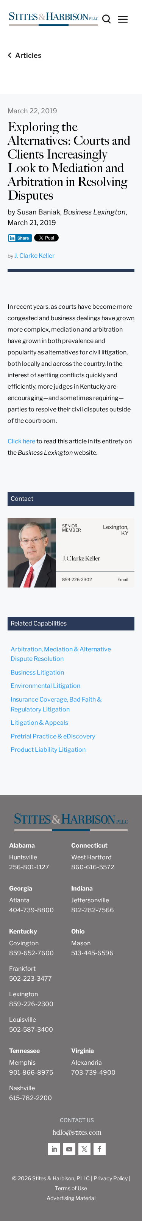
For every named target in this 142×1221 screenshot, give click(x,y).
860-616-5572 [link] (92, 867)
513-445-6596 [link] (92, 953)
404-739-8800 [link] (31, 910)
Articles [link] (28, 55)
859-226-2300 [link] (31, 1004)
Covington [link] (24, 943)
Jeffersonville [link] (90, 900)
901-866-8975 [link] (31, 1072)
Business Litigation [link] (37, 672)
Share (23, 238)
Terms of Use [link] (71, 1188)
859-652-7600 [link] (31, 953)
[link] (53, 19)
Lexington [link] (23, 994)
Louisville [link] (22, 1019)
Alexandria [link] (86, 1062)
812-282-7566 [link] (92, 910)
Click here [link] (21, 441)
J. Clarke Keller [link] (34, 255)
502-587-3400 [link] (31, 1029)
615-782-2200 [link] (30, 1098)
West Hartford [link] (91, 857)
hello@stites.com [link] (76, 1132)
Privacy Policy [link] (111, 1178)
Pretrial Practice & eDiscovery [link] (53, 736)
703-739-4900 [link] (93, 1072)
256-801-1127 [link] (29, 867)
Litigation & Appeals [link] (39, 722)
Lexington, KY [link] (115, 530)
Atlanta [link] (19, 900)
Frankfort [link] (22, 968)
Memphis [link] (22, 1062)
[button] (123, 19)
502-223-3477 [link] (30, 978)
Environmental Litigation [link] (45, 685)
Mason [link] (81, 943)
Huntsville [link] (23, 857)
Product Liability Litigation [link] (48, 749)
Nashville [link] (22, 1088)
